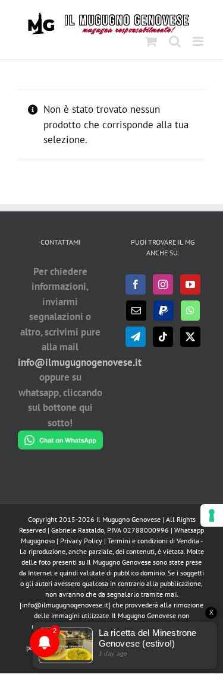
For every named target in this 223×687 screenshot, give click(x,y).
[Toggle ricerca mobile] (175, 41)
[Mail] (136, 310)
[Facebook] (135, 284)
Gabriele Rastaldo (77, 529)
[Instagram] (163, 284)
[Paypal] (163, 310)
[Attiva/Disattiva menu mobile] (199, 41)
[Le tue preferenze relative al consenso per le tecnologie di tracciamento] (211, 515)
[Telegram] (135, 337)
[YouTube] (190, 284)
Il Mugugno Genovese (128, 519)
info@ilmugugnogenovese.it (80, 362)
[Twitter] (190, 337)
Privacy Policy (81, 540)
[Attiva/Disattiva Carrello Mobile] (151, 41)
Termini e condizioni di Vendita (153, 540)
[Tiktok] (163, 337)
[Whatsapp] (190, 310)
